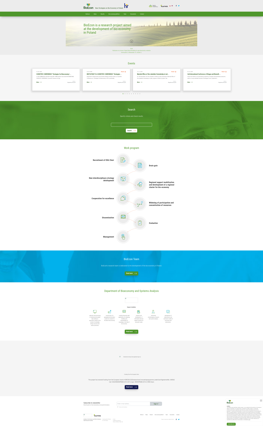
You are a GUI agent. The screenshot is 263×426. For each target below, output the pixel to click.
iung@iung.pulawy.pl (117, 420)
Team (125, 14)
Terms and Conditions (123, 407)
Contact (142, 14)
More (37, 82)
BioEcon (88, 14)
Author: (74, 81)
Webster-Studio (171, 419)
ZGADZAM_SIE (231, 424)
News (95, 14)
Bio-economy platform (114, 14)
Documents (133, 14)
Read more (129, 273)
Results (102, 14)
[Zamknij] (261, 401)
